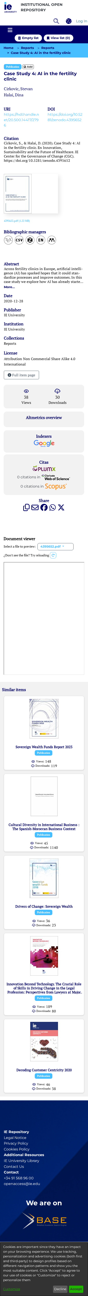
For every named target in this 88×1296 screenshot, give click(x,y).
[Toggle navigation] (10, 30)
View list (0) (60, 38)
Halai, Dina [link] (13, 94)
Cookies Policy (17, 1149)
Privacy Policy (16, 1143)
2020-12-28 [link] (13, 301)
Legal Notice (15, 1138)
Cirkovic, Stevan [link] (18, 88)
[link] (17, 220)
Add (29, 66)
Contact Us (14, 1166)
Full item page (23, 375)
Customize (11, 1289)
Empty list (30, 38)
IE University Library (21, 1161)
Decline (60, 1289)
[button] (10, 7)
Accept (76, 1289)
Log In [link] (82, 21)
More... (9, 287)
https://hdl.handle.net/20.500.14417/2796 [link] (21, 119)
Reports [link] (27, 48)
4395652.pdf (50, 546)
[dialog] (44, 1269)
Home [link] (9, 48)
